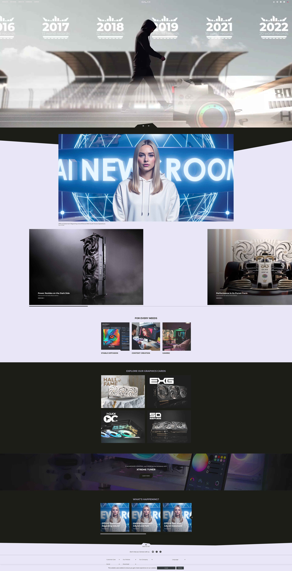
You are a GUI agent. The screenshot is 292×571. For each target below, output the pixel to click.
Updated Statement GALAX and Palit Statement (143, 526)
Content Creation (141, 353)
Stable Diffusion (109, 353)
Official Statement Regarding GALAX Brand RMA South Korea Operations (81, 223)
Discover (41, 298)
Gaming (166, 353)
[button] (282, 265)
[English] (288, 2)
